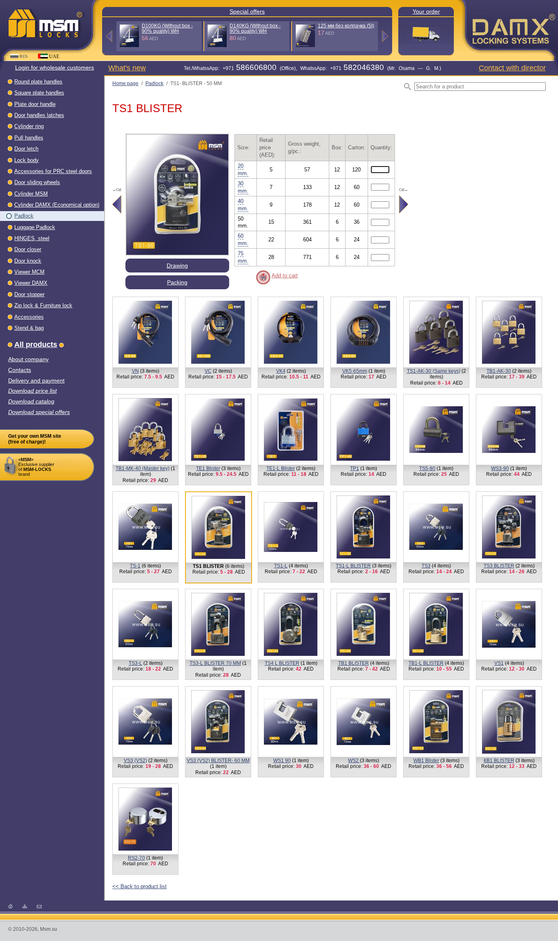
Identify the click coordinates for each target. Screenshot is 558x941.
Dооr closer (27, 249)
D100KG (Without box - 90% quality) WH (167, 28)
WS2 (354, 760)
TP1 (354, 468)
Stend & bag (29, 328)
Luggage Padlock (34, 227)
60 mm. (243, 239)
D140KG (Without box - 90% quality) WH (255, 28)
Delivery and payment (36, 381)
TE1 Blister (208, 468)
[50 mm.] (177, 253)
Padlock (23, 216)
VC (208, 371)
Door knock (27, 261)
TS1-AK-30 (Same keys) (433, 371)
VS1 (499, 663)
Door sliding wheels (37, 182)
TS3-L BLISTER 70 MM (215, 663)
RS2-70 (136, 858)
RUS (24, 56)
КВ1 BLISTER (499, 760)
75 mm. (243, 257)
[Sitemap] (24, 906)
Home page (125, 83)
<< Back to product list (139, 886)
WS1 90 (282, 760)
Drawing (177, 265)
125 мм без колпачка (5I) (346, 26)
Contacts (19, 370)
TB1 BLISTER (353, 663)
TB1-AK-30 (499, 371)
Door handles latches (39, 115)
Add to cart (285, 275)
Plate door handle (35, 104)
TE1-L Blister (280, 468)
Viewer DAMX (30, 283)
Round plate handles (38, 82)
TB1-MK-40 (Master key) (143, 468)
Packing (177, 282)
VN (135, 371)
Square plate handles (39, 93)
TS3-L (135, 663)
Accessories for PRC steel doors (53, 171)
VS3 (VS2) (135, 760)
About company (28, 359)
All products (35, 344)
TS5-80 (427, 468)
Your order (426, 11)
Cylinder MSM (31, 194)
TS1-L (281, 566)
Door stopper (29, 294)
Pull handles (28, 138)
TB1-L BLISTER (426, 663)
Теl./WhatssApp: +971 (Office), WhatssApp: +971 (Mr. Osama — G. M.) (312, 68)
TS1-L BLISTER (353, 566)
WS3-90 (500, 468)
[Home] (10, 906)
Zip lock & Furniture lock (43, 305)
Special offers (247, 11)
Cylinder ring (29, 126)
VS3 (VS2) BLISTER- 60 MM (218, 760)
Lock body (26, 160)
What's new (127, 67)
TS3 (426, 566)
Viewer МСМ (29, 272)
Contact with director (512, 67)
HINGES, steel (31, 238)
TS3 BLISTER (499, 566)
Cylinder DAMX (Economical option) (56, 205)
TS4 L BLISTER (282, 663)
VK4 (281, 371)
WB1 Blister (426, 760)
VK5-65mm (354, 371)
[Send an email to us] (39, 906)
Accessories (29, 317)
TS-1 (135, 566)
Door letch (26, 149)
